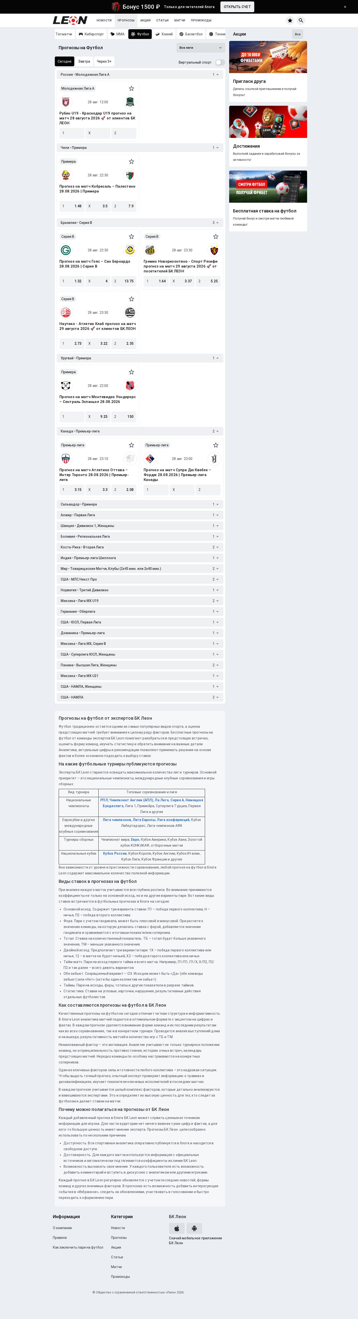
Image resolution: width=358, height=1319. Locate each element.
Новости (104, 20)
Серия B (67, 237)
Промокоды (201, 20)
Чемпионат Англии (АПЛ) (131, 800)
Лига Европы (144, 820)
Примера (68, 161)
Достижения (246, 146)
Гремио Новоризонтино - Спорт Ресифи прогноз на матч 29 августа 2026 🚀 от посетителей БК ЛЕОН (180, 266)
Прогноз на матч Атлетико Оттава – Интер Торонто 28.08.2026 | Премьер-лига (94, 475)
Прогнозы (126, 20)
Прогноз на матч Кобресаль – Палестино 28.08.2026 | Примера (97, 188)
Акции (145, 20)
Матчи (179, 20)
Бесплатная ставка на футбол (264, 211)
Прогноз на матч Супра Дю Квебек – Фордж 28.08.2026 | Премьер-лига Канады (177, 475)
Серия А (177, 800)
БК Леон (177, 1216)
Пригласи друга (249, 81)
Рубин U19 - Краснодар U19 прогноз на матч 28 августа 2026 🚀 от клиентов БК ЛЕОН (97, 118)
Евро (135, 839)
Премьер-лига (72, 445)
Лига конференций (173, 820)
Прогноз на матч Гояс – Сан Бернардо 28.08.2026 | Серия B (94, 263)
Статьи (162, 20)
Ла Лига (162, 800)
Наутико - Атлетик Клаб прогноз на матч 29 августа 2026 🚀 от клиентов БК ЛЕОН (97, 326)
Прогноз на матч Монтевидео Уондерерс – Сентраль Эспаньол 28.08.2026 (97, 399)
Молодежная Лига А (77, 88)
